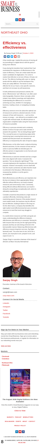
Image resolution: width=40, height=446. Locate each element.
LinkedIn (6, 303)
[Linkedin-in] (16, 19)
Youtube (6, 317)
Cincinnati (5, 356)
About (24, 421)
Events (18, 421)
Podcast (18, 417)
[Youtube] (20, 19)
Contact (32, 421)
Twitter (5, 310)
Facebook (6, 314)
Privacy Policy (20, 425)
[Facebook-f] (23, 19)
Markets (10, 417)
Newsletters (28, 417)
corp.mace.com (8, 296)
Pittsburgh (5, 365)
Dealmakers (9, 421)
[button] (19, 14)
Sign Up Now (6, 346)
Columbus (5, 359)
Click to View (20, 411)
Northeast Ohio (14, 32)
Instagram (6, 307)
